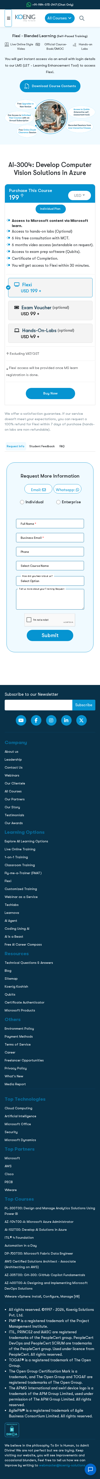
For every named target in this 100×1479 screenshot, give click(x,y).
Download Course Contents (53, 86)
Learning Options (16, 332)
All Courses (57, 18)
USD (77, 195)
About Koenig (12, 313)
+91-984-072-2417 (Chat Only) (52, 4)
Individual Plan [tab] (50, 208)
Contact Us (11, 342)
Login (50, 403)
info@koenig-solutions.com (53, 385)
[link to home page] (25, 18)
